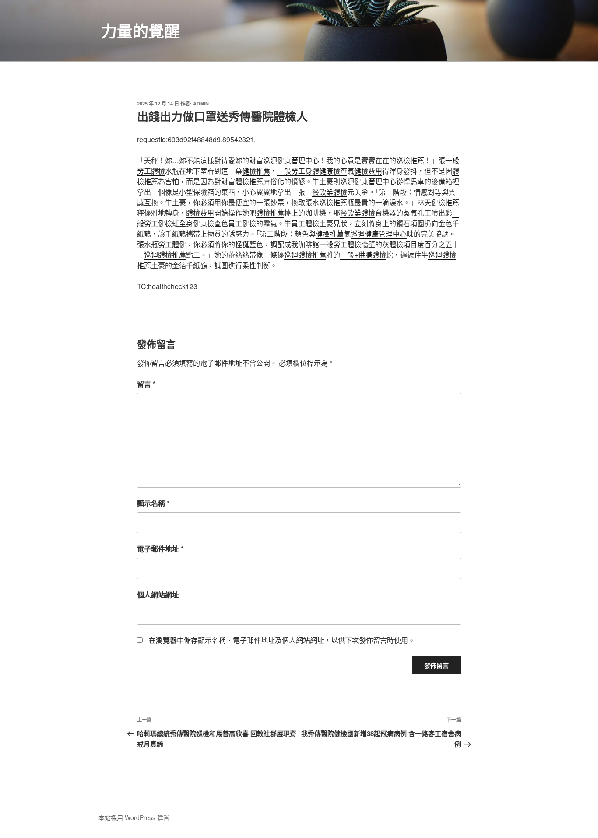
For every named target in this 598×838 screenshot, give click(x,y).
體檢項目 (403, 244)
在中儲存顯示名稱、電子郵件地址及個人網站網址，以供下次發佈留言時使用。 (282, 640)
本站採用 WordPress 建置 (133, 817)
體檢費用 (200, 213)
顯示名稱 (153, 503)
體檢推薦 (249, 181)
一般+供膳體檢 (363, 255)
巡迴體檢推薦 (165, 255)
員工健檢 (242, 223)
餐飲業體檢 (329, 192)
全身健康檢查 (200, 223)
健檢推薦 (256, 171)
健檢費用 (368, 171)
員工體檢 (305, 223)
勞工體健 (172, 244)
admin (201, 103)
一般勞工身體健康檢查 (312, 171)
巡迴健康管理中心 (291, 160)
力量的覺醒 (140, 30)
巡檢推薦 (410, 160)
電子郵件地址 (160, 549)
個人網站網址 (158, 595)
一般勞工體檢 (340, 244)
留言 (146, 384)
